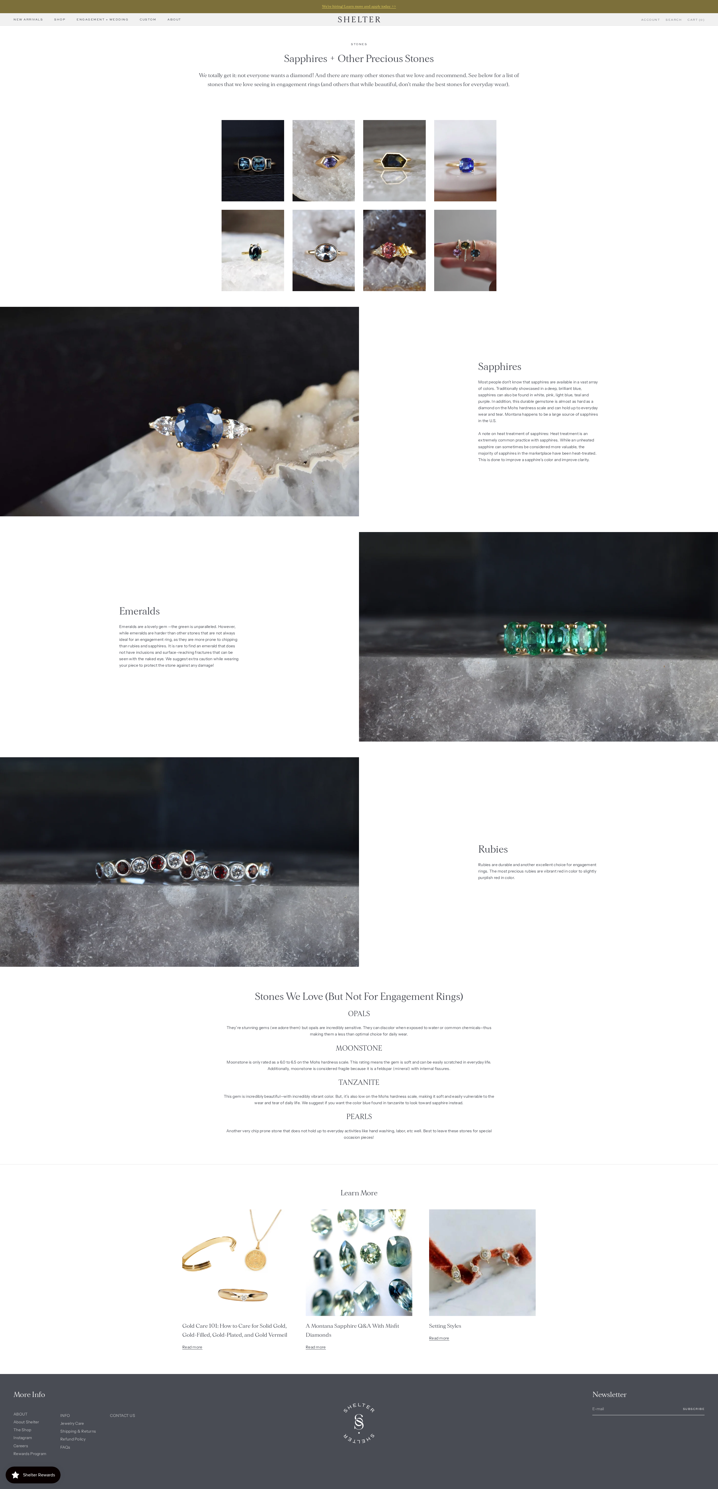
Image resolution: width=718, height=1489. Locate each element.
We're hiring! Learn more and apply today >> (359, 6)
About (174, 19)
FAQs (65, 1447)
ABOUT (20, 1414)
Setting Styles (445, 1326)
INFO (65, 1415)
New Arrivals (28, 19)
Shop (59, 19)
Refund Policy (73, 1439)
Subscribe (694, 1409)
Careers (20, 1445)
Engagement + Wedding (102, 19)
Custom (148, 19)
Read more (192, 1347)
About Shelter (26, 1421)
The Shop (22, 1429)
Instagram (22, 1437)
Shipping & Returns (78, 1431)
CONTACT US (122, 1415)
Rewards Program (29, 1453)
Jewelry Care (72, 1423)
